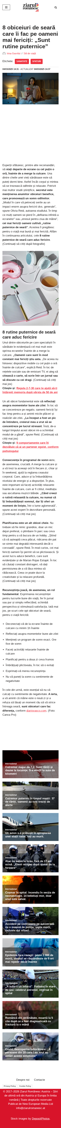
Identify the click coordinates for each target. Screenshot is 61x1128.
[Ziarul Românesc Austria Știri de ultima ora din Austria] (30, 7)
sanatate (21, 61)
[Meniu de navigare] (6, 7)
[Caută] (55, 7)
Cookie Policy (25, 1086)
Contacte (39, 1079)
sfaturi (36, 61)
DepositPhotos (41, 1118)
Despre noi (22, 1079)
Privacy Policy (10, 1086)
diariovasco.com (36, 710)
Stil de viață (30, 53)
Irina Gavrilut (13, 53)
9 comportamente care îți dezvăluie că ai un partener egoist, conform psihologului (30, 447)
